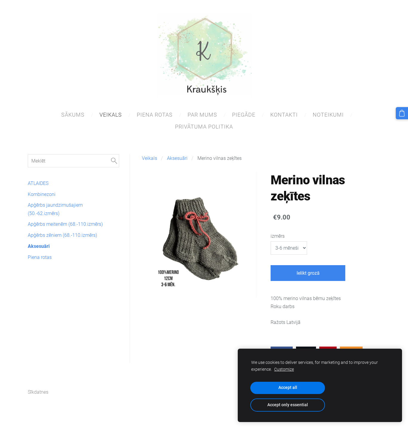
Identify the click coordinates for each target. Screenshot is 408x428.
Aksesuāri (177, 158)
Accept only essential (287, 404)
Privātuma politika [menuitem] (204, 126)
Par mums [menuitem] (202, 115)
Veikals (149, 158)
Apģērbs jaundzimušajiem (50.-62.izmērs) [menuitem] (55, 209)
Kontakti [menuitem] (284, 115)
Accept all (287, 387)
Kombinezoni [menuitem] (42, 194)
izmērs (278, 236)
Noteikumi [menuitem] (328, 115)
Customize (284, 369)
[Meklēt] (114, 160)
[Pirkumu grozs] (402, 113)
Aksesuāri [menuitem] (39, 246)
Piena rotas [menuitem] (155, 115)
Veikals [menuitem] (110, 115)
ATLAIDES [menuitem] (38, 183)
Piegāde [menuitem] (243, 115)
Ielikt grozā (308, 273)
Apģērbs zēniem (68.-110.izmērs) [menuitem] (62, 235)
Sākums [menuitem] (73, 115)
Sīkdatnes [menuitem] (38, 392)
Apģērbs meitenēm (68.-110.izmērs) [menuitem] (65, 224)
